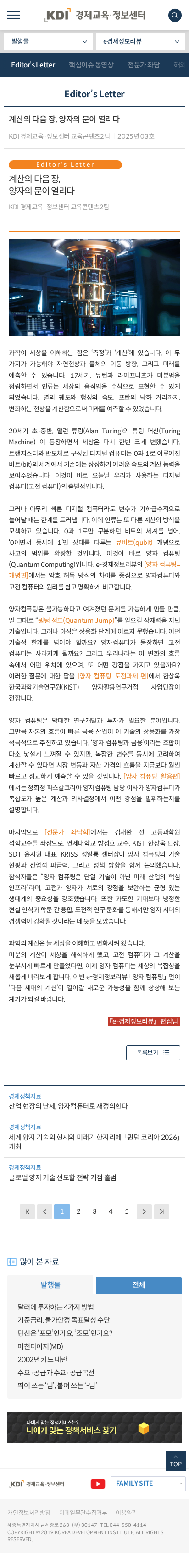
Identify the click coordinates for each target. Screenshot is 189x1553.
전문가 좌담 (144, 65)
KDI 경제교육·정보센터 (94, 15)
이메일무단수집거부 (83, 1513)
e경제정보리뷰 (122, 41)
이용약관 (126, 1513)
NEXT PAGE (161, 1211)
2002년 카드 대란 (42, 1359)
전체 (138, 1285)
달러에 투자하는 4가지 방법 (55, 1307)
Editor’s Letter (33, 65)
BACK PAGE (27, 1211)
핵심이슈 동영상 (91, 65)
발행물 (20, 41)
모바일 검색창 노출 (175, 15)
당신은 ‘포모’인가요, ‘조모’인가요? (64, 1333)
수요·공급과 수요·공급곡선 (55, 1372)
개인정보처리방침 (28, 1513)
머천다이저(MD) (40, 1346)
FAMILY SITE (134, 1483)
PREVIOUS (44, 1211)
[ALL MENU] (13, 15)
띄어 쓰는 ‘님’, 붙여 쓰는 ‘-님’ (57, 1385)
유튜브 (98, 1483)
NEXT (144, 1211)
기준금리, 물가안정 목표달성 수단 (63, 1320)
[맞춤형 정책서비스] (94, 1427)
